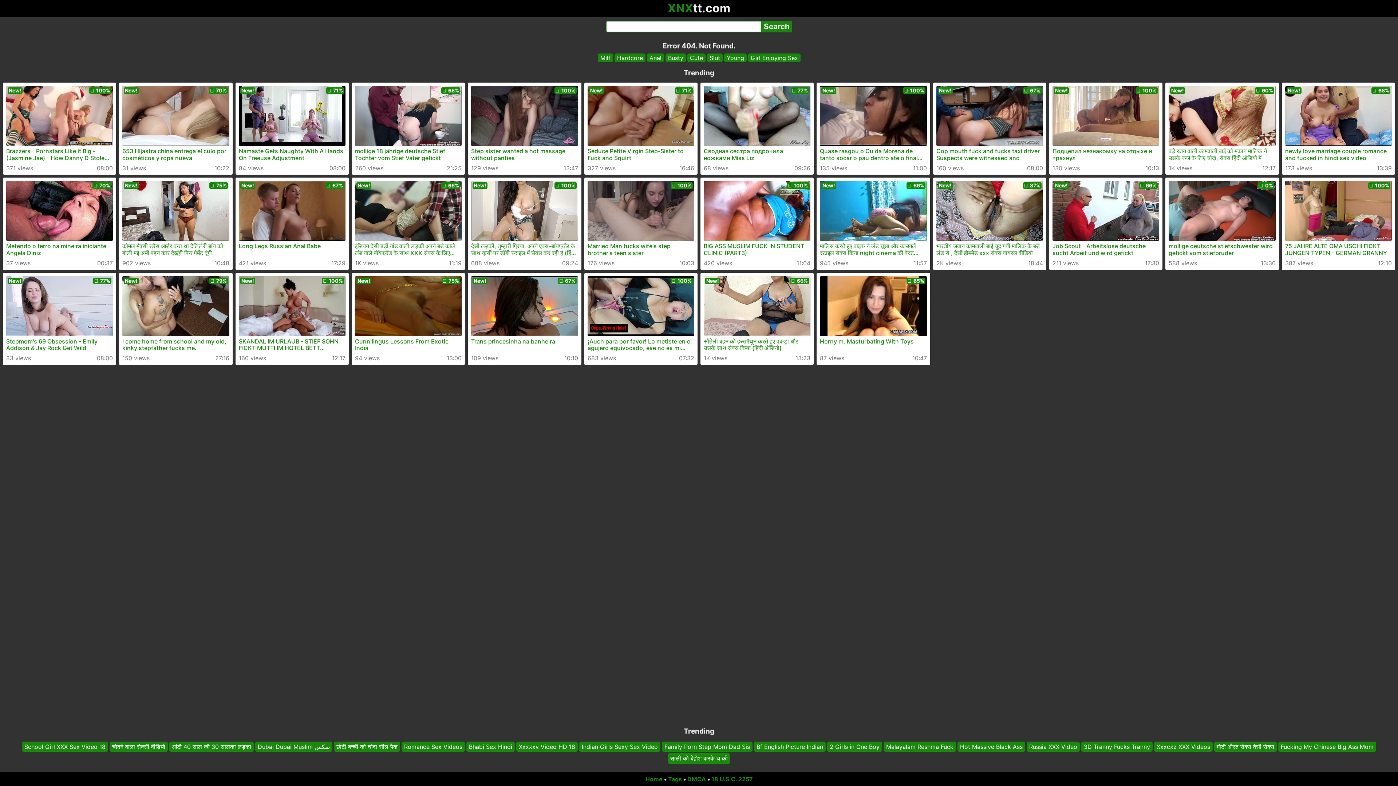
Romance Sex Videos (433, 746)
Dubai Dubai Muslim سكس (294, 746)
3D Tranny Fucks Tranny (1117, 746)
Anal (655, 57)
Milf (605, 57)
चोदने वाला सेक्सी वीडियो (138, 746)
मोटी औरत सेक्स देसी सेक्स (1245, 746)
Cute (696, 57)
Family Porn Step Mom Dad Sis (707, 746)
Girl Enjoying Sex (774, 57)
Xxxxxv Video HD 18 (547, 746)
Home (654, 779)
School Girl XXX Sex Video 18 (65, 746)
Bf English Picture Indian (790, 746)
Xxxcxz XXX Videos (1183, 746)
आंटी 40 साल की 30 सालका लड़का (211, 746)
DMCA (696, 779)
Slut (715, 57)
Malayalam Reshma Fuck (919, 746)
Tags (675, 779)
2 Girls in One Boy (855, 746)
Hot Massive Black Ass (991, 746)
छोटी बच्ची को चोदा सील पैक (367, 746)
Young (735, 57)
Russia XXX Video (1053, 746)
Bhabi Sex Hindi (490, 746)
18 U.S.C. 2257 (732, 779)
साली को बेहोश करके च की (699, 758)
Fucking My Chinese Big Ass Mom (1327, 746)
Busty (675, 57)
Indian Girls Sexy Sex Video (620, 746)
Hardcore (630, 57)
